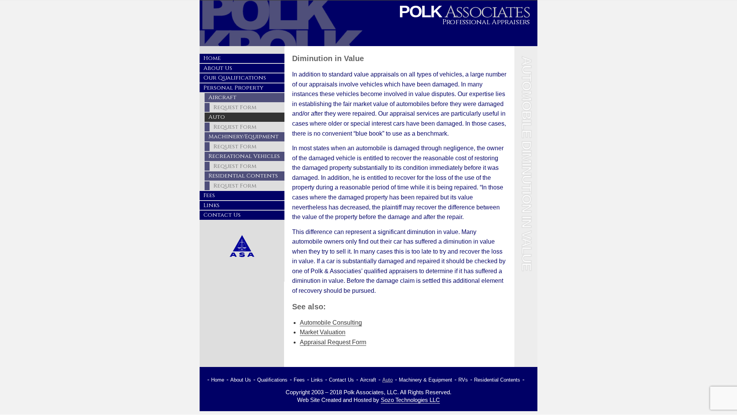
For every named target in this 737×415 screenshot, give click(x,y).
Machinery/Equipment (243, 137)
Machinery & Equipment (425, 380)
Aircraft (222, 97)
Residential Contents (243, 176)
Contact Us (222, 215)
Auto (216, 117)
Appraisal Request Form (333, 342)
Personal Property (233, 88)
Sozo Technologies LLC (410, 400)
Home (212, 58)
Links (211, 205)
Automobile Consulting (331, 322)
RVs (463, 380)
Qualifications (272, 380)
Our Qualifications (234, 78)
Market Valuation (322, 332)
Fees (209, 195)
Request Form (234, 107)
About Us (217, 68)
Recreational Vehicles (244, 156)
